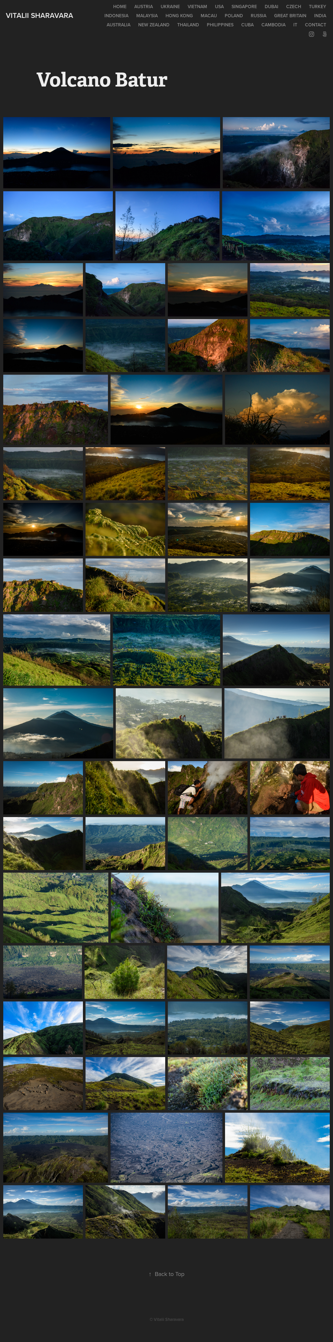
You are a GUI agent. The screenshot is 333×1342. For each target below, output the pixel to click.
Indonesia (116, 15)
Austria (143, 6)
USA (219, 6)
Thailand (188, 24)
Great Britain (290, 15)
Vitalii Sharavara (39, 15)
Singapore (244, 6)
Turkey (317, 6)
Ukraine (170, 6)
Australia (118, 24)
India (320, 15)
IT (295, 24)
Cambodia (273, 24)
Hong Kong (179, 15)
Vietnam (197, 6)
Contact (315, 24)
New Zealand (153, 24)
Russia (258, 15)
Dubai (271, 6)
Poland (234, 15)
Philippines (220, 24)
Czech (293, 6)
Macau (209, 15)
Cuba (247, 24)
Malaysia (147, 15)
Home (120, 6)
